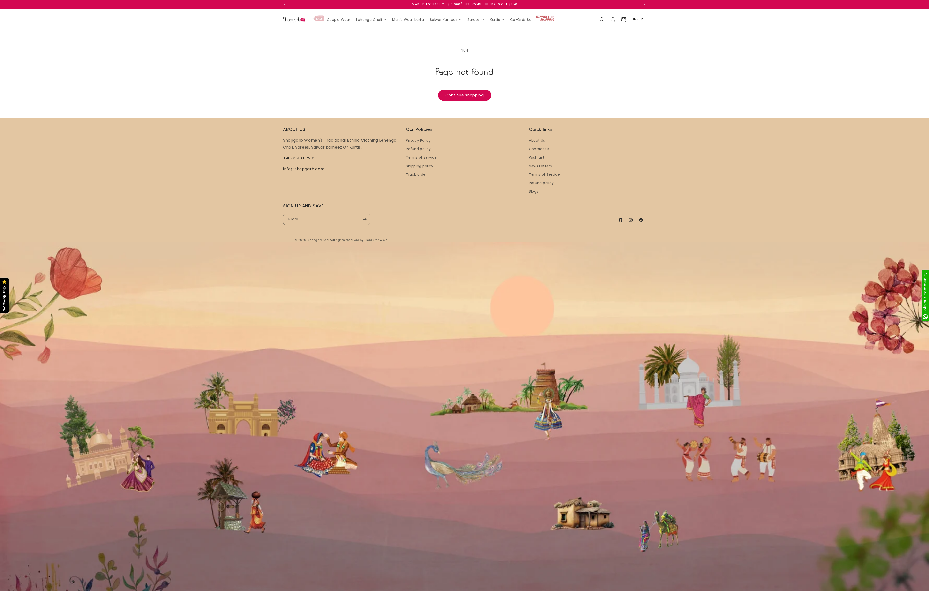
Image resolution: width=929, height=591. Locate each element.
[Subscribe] (364, 219)
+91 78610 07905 (299, 158)
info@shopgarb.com (303, 169)
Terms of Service (544, 174)
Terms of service (421, 157)
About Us (537, 140)
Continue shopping (464, 95)
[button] (602, 19)
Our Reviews (4, 298)
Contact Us (539, 148)
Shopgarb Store (319, 240)
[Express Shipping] (545, 18)
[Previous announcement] (284, 4)
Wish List (536, 157)
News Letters (540, 166)
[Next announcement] (644, 4)
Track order (416, 174)
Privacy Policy (418, 140)
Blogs (533, 191)
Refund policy (418, 148)
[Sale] (318, 19)
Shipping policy (419, 166)
